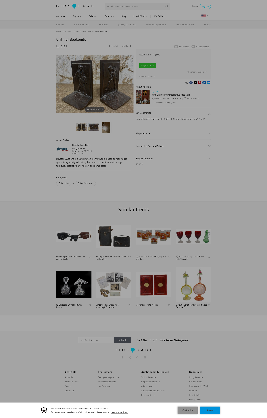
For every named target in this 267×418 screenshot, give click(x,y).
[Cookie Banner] (133, 410)
